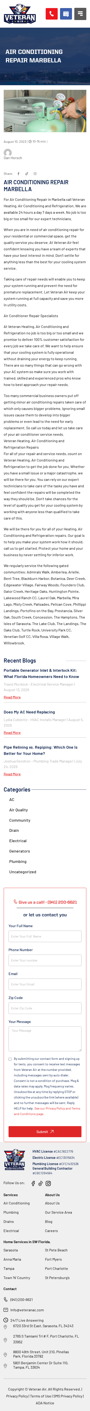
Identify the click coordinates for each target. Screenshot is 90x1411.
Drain (14, 830)
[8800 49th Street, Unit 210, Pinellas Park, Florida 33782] (5, 1355)
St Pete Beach (56, 1250)
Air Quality (18, 809)
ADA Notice (45, 1403)
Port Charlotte (56, 1268)
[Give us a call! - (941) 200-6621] (15, 902)
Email (13, 973)
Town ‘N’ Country (16, 1277)
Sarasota (10, 1250)
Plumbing (18, 861)
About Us (52, 1203)
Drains (8, 1221)
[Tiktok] (27, 173)
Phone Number (21, 949)
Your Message (20, 1021)
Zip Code (16, 997)
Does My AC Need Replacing (29, 711)
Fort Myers (53, 1259)
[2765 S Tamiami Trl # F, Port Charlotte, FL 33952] (5, 1340)
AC (11, 799)
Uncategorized (22, 871)
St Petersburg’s (57, 1277)
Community (19, 820)
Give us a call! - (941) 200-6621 (48, 902)
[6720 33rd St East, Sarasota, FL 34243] (5, 1327)
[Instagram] (35, 173)
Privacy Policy (17, 1396)
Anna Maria (12, 1259)
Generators (19, 850)
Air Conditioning (16, 1203)
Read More (12, 697)
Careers (51, 1230)
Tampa (8, 1268)
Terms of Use (41, 1396)
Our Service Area (58, 1212)
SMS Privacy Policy (67, 1396)
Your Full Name (21, 925)
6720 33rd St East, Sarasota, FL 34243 (43, 1325)
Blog (48, 1221)
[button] (66, 14)
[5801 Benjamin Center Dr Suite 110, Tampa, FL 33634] (5, 1366)
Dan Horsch (13, 157)
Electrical (18, 840)
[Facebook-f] (18, 173)
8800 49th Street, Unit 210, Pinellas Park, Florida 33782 (41, 1354)
